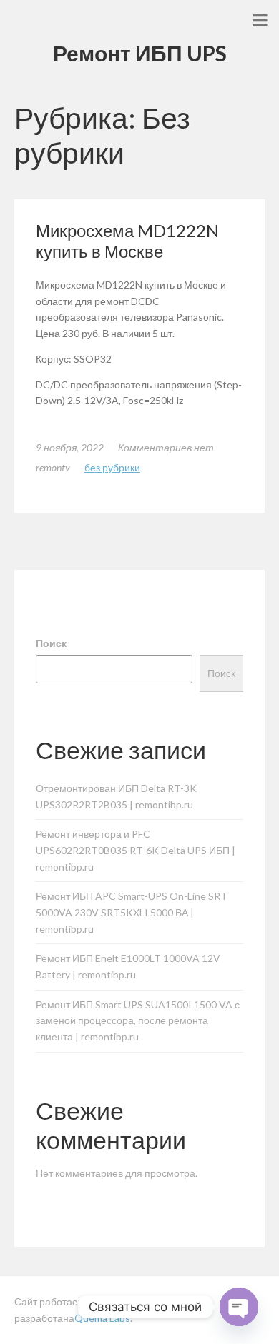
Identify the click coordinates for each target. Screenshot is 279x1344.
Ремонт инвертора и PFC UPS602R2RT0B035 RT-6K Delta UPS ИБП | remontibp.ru (135, 850)
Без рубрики (112, 467)
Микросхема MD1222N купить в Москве (127, 240)
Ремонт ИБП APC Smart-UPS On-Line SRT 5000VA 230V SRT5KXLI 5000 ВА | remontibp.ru (131, 912)
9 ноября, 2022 (70, 447)
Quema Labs (102, 1318)
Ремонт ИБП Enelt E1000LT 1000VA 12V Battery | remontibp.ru (128, 966)
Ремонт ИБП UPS (140, 53)
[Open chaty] (239, 1307)
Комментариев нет (166, 447)
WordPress (121, 1301)
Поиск (51, 643)
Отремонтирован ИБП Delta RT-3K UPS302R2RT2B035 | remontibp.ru (116, 796)
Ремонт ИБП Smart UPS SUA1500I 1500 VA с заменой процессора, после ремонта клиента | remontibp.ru (138, 1020)
